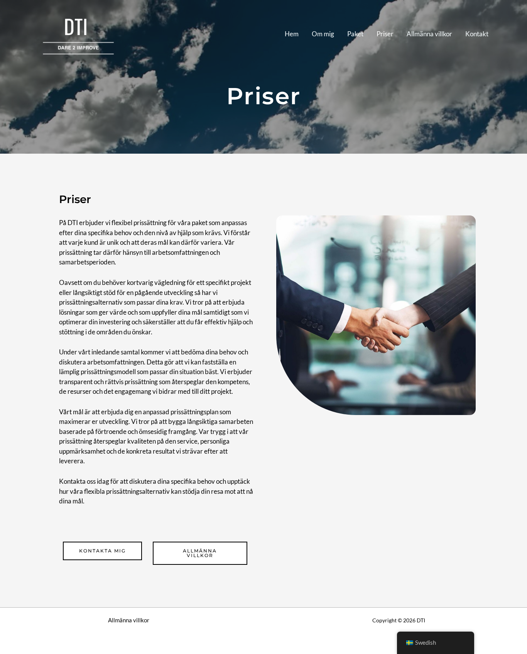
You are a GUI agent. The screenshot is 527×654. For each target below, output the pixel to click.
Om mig (323, 34)
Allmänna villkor (429, 34)
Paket (355, 34)
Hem (292, 34)
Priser (385, 34)
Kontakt (476, 34)
